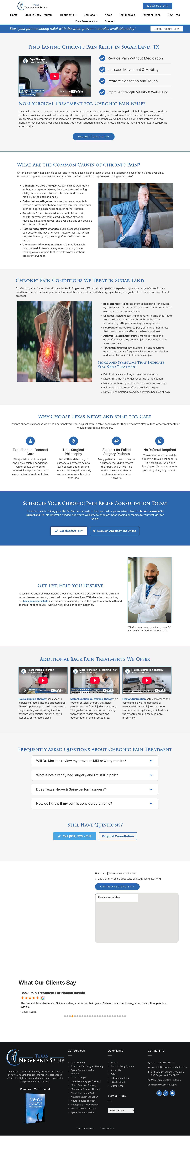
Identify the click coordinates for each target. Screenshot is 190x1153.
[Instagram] (165, 1093)
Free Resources (85, 21)
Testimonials (127, 15)
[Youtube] (172, 1093)
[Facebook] (159, 1093)
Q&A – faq (173, 15)
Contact (110, 21)
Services (89, 15)
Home (14, 15)
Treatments (67, 15)
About (108, 15)
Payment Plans (151, 15)
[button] (65, 1016)
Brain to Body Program (38, 15)
